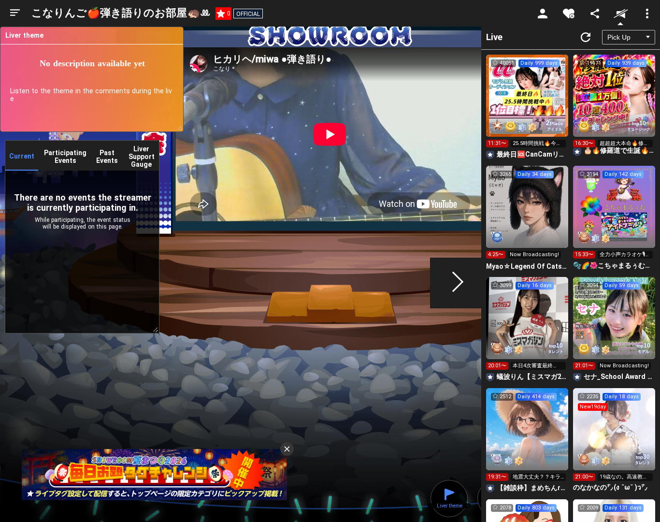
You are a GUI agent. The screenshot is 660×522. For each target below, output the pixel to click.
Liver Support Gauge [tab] (142, 156)
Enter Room (527, 104)
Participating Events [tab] (65, 156)
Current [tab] (21, 156)
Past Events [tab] (107, 156)
